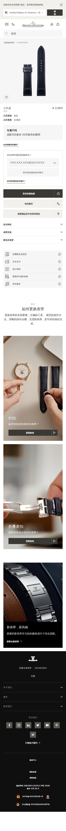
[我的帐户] (51, 24)
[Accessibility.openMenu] (6, 24)
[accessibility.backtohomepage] (33, 24)
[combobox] (33, 33)
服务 (5, 696)
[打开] (6, 33)
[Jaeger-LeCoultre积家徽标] (33, 658)
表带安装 (7, 232)
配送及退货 (8, 240)
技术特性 (7, 224)
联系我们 (7, 706)
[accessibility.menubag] (59, 24)
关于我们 (7, 687)
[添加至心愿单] (6, 97)
